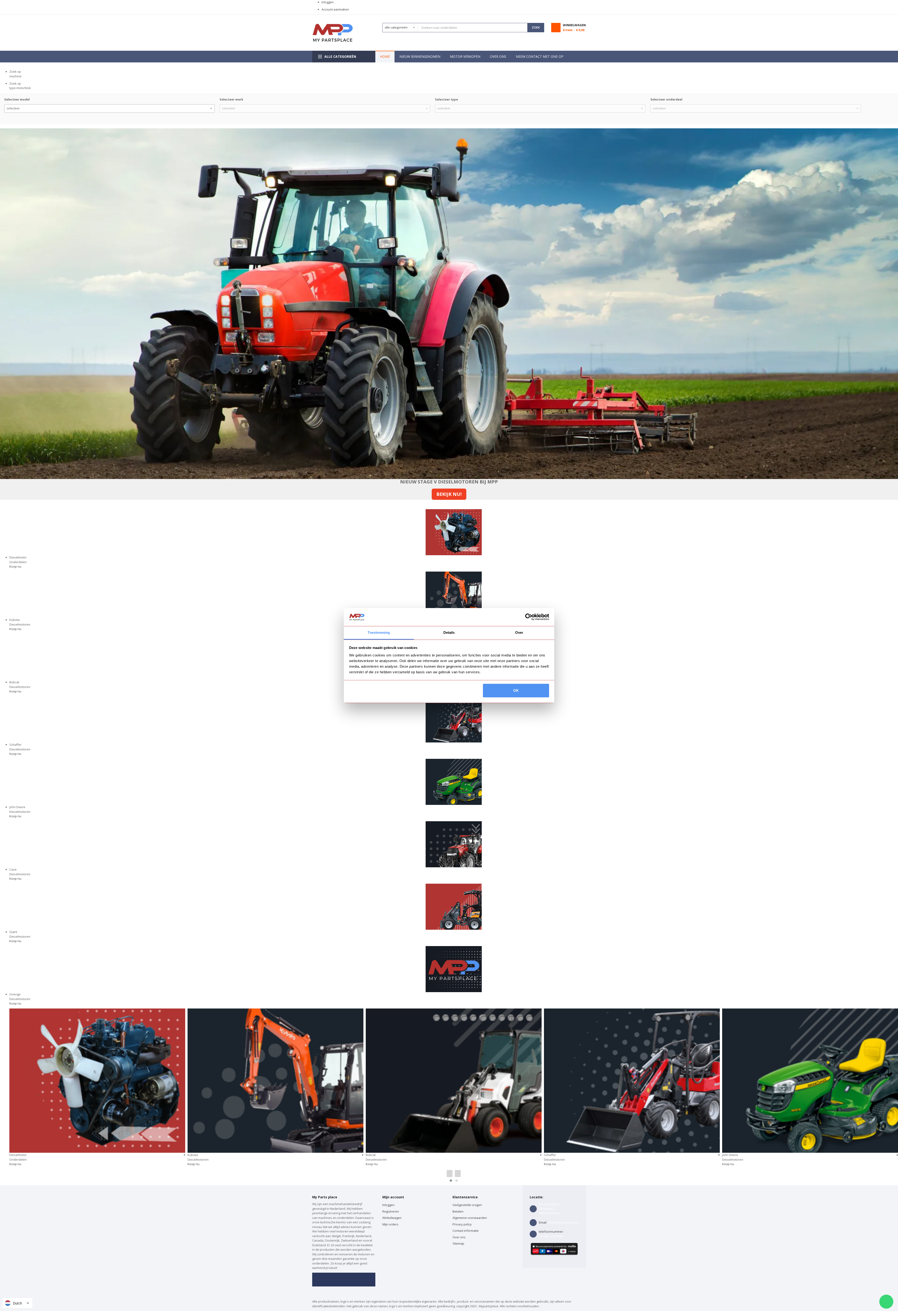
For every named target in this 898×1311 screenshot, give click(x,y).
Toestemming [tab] (379, 632)
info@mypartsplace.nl (563, 1222)
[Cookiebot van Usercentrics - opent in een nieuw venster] (528, 617)
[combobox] (472, 27)
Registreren (390, 1211)
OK (516, 690)
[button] (451, 1180)
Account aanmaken (335, 9)
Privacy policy (462, 1224)
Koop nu (15, 566)
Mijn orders (390, 1224)
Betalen (458, 1211)
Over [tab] (519, 632)
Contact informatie (466, 1230)
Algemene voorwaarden (470, 1218)
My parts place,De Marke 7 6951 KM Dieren (550, 1208)
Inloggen (328, 2)
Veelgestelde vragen (467, 1205)
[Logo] (332, 33)
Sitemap (458, 1243)
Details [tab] (449, 632)
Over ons (459, 1237)
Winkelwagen (392, 1218)
